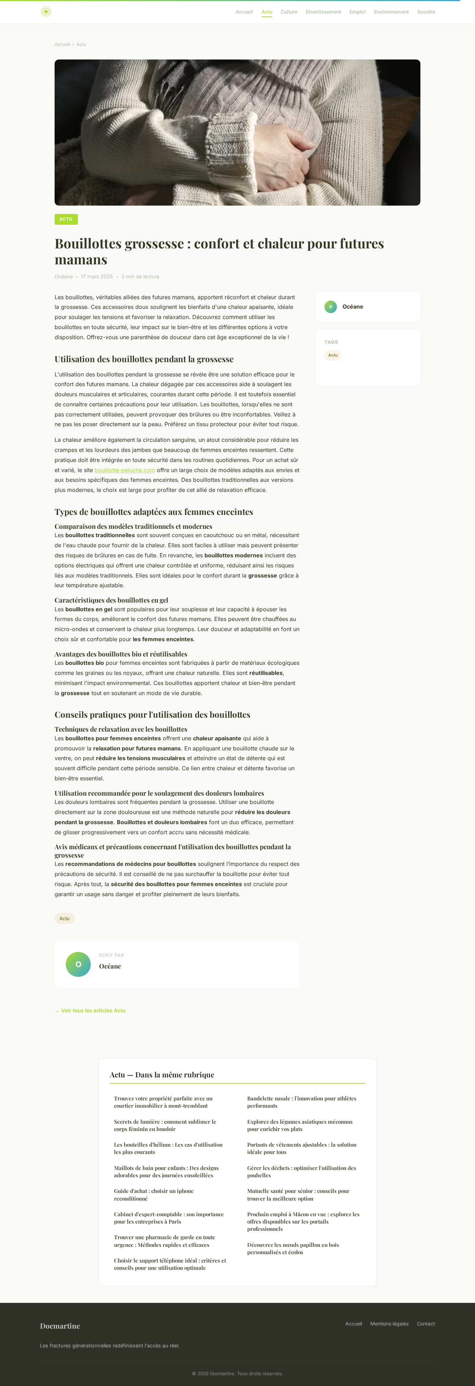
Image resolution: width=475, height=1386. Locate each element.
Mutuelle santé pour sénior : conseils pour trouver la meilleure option (298, 1194)
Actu (266, 12)
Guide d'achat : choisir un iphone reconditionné (154, 1194)
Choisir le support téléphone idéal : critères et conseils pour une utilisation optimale (170, 1264)
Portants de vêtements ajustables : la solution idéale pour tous (301, 1148)
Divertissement (323, 12)
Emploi (357, 12)
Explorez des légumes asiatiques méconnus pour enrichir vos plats (300, 1125)
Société (426, 12)
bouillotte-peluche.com (125, 470)
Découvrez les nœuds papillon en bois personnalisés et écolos (293, 1248)
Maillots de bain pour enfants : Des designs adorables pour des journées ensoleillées (166, 1171)
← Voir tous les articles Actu (90, 1010)
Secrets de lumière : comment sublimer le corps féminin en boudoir (165, 1125)
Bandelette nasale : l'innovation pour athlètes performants (301, 1102)
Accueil (244, 12)
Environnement (391, 12)
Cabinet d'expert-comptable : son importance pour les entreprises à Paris (169, 1218)
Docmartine (60, 1325)
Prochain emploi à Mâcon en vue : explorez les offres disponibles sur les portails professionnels (303, 1222)
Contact (426, 1324)
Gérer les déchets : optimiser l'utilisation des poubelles (301, 1171)
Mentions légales (389, 1324)
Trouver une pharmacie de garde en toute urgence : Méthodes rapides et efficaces (164, 1241)
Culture (289, 12)
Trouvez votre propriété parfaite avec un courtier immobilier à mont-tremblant (163, 1102)
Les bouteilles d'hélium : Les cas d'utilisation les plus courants (168, 1148)
